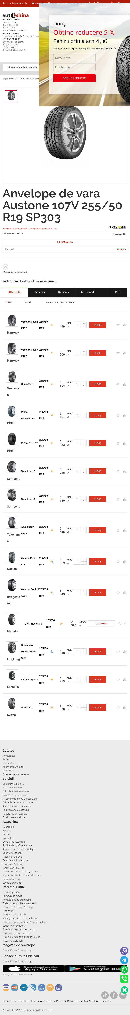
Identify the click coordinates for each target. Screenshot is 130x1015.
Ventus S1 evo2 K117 (29, 325)
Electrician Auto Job (13, 867)
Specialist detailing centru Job (19, 929)
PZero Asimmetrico (28, 415)
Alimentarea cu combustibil (18, 806)
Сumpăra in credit (12, 896)
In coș (97, 325)
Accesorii (38, 3)
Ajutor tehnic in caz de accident (20, 798)
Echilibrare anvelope (14, 817)
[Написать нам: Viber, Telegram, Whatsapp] (124, 990)
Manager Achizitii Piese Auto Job (20, 918)
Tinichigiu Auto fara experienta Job (21, 937)
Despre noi (8, 827)
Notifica (121, 249)
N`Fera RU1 (27, 707)
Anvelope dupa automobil (17, 899)
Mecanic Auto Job (12, 856)
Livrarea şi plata (11, 892)
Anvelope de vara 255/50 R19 (43, 228)
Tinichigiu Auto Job (13, 864)
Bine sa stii (8, 911)
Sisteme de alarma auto (16, 774)
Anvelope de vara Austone (15, 228)
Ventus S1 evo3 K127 (29, 352)
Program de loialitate (14, 914)
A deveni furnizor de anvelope (19, 849)
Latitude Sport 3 (29, 679)
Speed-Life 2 (28, 471)
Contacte (7, 838)
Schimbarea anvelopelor (16, 791)
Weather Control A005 (30, 592)
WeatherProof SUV (28, 561)
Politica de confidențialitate (17, 845)
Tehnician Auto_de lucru (16, 860)
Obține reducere (74, 78)
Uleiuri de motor (11, 763)
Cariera (27, 10)
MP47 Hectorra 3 (33, 623)
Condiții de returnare (14, 841)
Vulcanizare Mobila (13, 784)
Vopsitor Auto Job (12, 853)
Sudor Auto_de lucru (14, 925)
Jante (5, 759)
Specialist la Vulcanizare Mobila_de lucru (25, 922)
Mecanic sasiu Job (13, 940)
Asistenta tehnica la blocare (18, 802)
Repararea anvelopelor (15, 813)
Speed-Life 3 (28, 499)
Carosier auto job (12, 879)
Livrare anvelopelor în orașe (18, 907)
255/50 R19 (43, 325)
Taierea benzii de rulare (15, 795)
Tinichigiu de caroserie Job (17, 933)
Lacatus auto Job (12, 882)
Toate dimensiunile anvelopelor (20, 903)
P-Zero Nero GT (29, 443)
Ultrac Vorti (27, 384)
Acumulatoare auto (15, 3)
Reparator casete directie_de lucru (21, 875)
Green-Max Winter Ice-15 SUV (28, 651)
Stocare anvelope (12, 787)
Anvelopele (9, 755)
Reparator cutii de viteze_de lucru (21, 871)
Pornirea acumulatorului (16, 810)
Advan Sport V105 (27, 530)
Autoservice (10, 10)
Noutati (6, 830)
